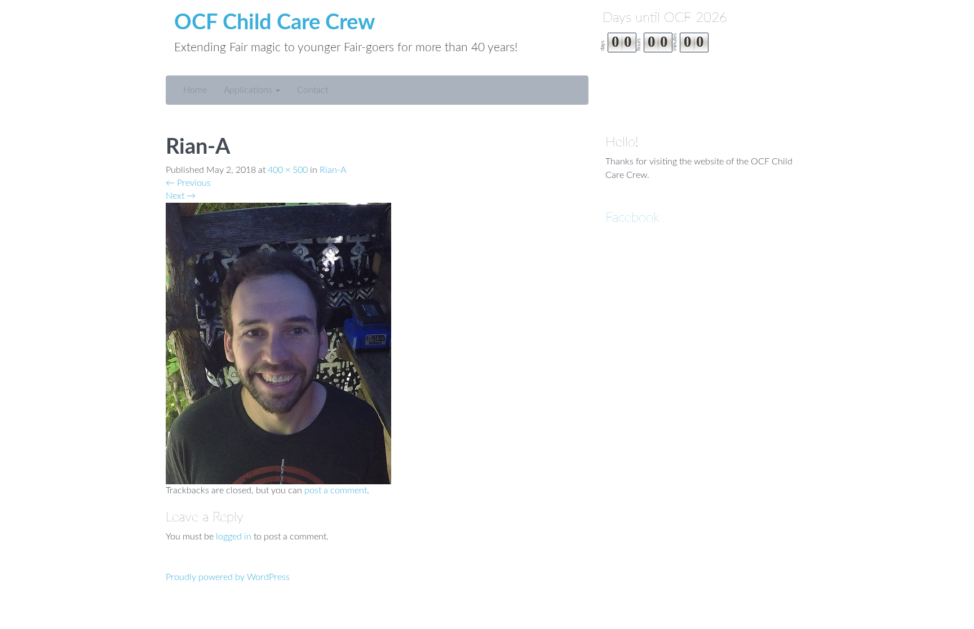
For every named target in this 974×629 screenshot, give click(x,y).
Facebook (632, 218)
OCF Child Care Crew (274, 22)
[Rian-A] (278, 342)
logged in (233, 536)
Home (195, 90)
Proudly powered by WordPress (228, 577)
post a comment (335, 490)
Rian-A (333, 170)
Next (181, 195)
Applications (249, 90)
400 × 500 (288, 170)
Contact (312, 90)
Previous (188, 183)
